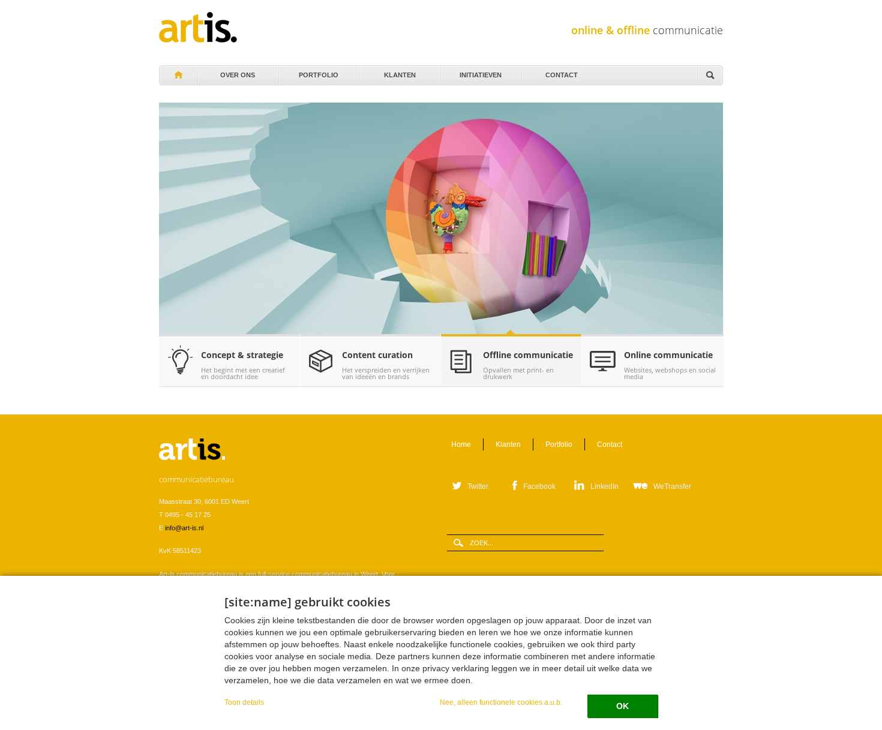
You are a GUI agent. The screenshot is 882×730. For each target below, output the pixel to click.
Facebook (539, 486)
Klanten (399, 72)
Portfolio (318, 72)
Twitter (477, 486)
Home (177, 75)
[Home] (198, 27)
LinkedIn (604, 486)
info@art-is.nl (184, 527)
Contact (562, 72)
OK (622, 706)
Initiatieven (480, 72)
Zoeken (710, 76)
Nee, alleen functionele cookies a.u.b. (501, 702)
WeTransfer (672, 486)
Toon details (244, 702)
